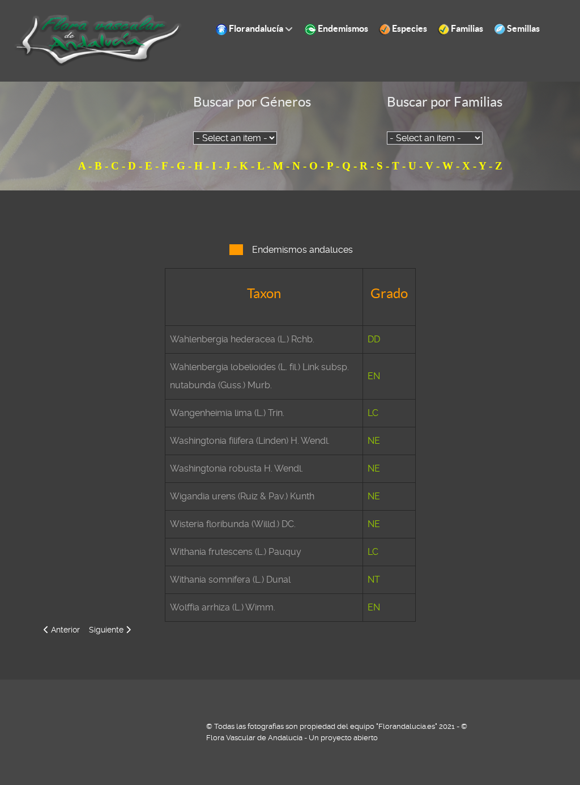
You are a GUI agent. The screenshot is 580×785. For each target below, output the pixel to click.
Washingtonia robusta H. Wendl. (236, 468)
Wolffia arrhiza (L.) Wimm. (222, 607)
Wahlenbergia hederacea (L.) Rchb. (242, 339)
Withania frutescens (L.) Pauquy (235, 551)
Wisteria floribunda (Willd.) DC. (233, 524)
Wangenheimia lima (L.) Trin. (227, 413)
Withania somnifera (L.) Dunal (230, 579)
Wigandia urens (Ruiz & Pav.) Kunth (242, 496)
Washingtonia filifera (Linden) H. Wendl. (250, 440)
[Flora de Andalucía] (98, 40)
